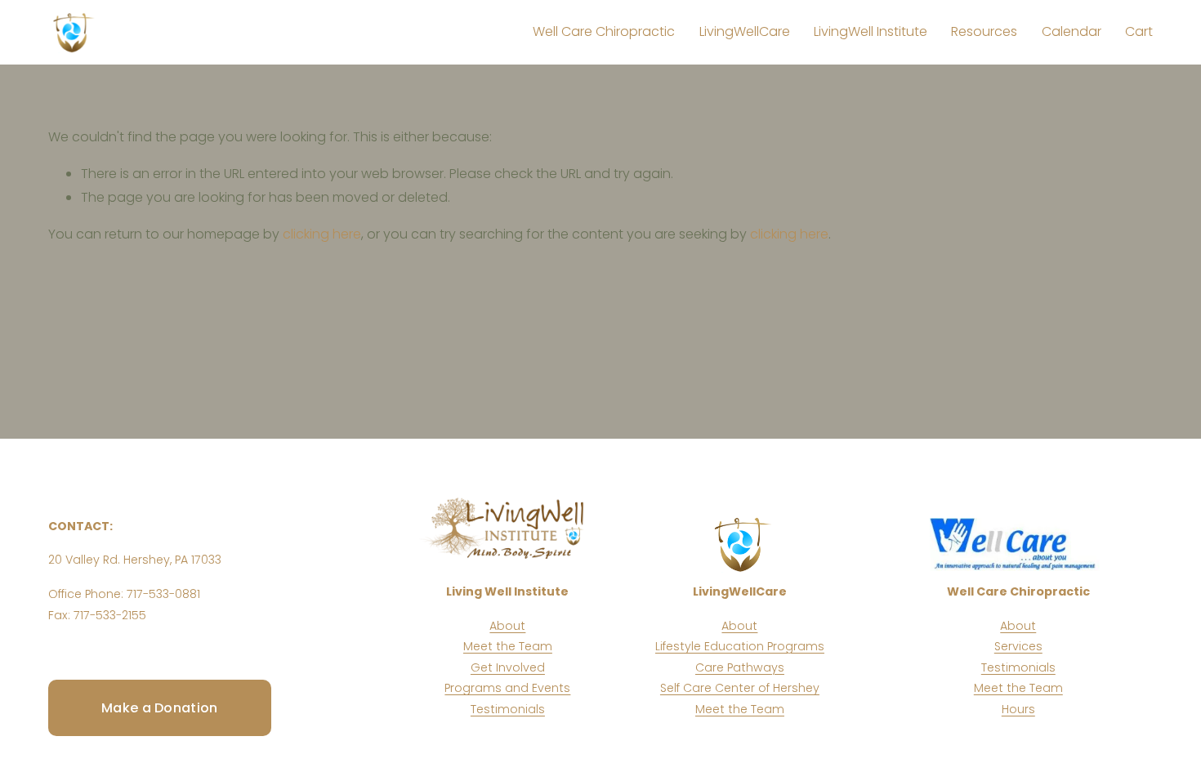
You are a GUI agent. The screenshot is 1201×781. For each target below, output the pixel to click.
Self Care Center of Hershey (739, 688)
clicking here (322, 234)
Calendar (1071, 31)
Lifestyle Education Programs (739, 646)
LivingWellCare (744, 31)
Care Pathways (739, 667)
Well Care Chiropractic (604, 31)
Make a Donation (159, 707)
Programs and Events (507, 688)
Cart (1139, 31)
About (507, 626)
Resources (984, 31)
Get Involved (508, 667)
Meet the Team (507, 646)
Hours (1018, 709)
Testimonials (508, 709)
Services (1018, 646)
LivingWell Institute (870, 31)
